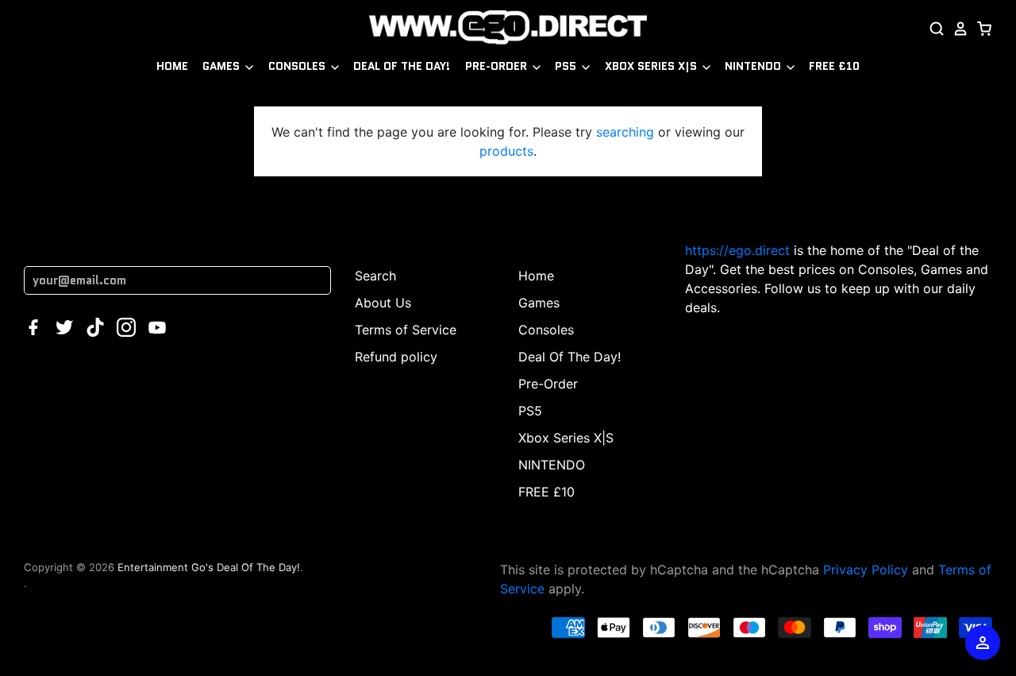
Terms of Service (405, 330)
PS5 (567, 66)
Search (375, 276)
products (506, 151)
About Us (383, 303)
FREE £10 (834, 66)
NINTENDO (754, 66)
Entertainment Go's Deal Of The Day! (208, 567)
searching (625, 132)
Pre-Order (497, 66)
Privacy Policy (865, 569)
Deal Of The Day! (401, 66)
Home (172, 66)
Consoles (298, 66)
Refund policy (396, 357)
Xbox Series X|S (652, 66)
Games (222, 66)
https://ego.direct (737, 250)
